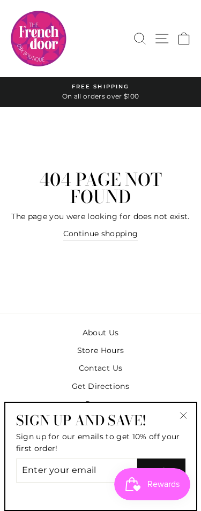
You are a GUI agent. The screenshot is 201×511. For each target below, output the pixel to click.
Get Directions (100, 386)
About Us (101, 332)
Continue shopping (100, 233)
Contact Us (100, 368)
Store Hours (100, 350)
